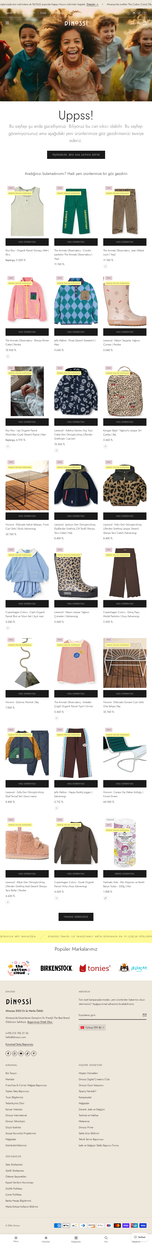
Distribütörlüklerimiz (16, 1145)
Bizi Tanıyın (11, 1073)
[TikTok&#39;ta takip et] (139, 13)
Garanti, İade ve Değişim (92, 1109)
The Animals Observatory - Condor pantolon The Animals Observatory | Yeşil (73, 255)
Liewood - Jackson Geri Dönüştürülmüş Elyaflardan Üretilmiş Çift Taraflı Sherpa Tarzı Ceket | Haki (74, 529)
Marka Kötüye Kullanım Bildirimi (22, 1206)
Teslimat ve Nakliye (88, 1115)
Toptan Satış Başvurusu (17, 1091)
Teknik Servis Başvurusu (91, 1139)
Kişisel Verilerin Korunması (19, 1182)
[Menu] (7, 23)
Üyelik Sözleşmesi (15, 1170)
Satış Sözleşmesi (14, 1164)
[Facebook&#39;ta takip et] (123, 13)
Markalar (10, 1079)
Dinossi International (16, 1115)
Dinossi (16, 1225)
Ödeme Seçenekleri (16, 1176)
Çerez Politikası (14, 1194)
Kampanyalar (85, 1097)
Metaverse (84, 1121)
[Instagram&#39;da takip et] (128, 13)
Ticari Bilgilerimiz (14, 1097)
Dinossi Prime (86, 1127)
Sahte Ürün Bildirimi (89, 1133)
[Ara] (132, 23)
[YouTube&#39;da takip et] (134, 13)
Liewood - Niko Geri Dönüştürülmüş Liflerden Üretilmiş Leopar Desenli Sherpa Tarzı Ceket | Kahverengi (122, 529)
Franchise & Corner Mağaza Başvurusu (26, 1085)
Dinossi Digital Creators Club (94, 1079)
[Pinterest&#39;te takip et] (144, 13)
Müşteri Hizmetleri (88, 1073)
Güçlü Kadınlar (13, 1127)
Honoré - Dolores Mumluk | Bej (22, 702)
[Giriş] (138, 23)
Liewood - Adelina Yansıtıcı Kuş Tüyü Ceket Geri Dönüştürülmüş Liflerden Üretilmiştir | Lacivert (73, 435)
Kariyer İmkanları (14, 1109)
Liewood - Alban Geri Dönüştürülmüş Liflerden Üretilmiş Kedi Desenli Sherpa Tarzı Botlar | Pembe (26, 886)
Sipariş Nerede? (87, 1091)
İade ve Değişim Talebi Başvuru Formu (99, 1145)
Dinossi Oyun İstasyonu (91, 1085)
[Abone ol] (144, 1015)
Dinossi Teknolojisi (15, 1121)
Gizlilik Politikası (14, 1188)
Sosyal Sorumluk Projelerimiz (21, 1133)
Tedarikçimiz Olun (15, 1103)
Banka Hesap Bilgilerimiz (18, 1200)
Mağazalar (11, 1139)
